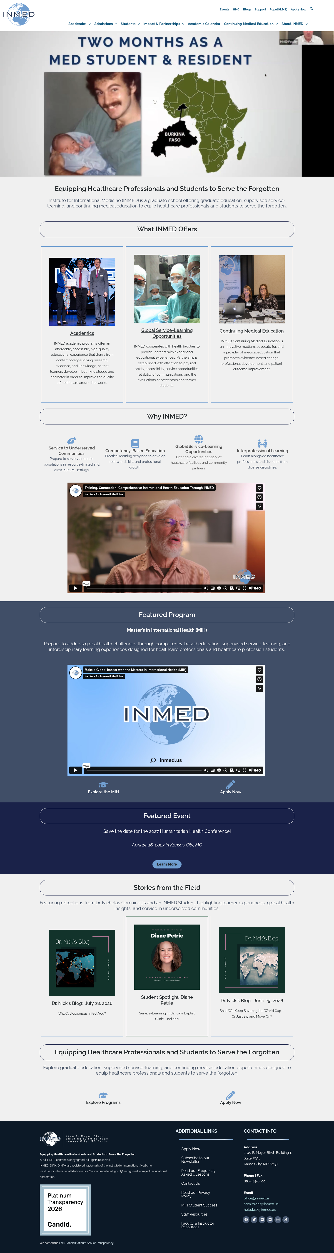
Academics (77, 24)
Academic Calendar (204, 24)
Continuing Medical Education (249, 24)
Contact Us (190, 1183)
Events (224, 9)
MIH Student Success (199, 1205)
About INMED (292, 24)
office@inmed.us (256, 1198)
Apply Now (298, 9)
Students (128, 24)
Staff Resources (194, 1214)
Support (260, 9)
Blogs (247, 9)
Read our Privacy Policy (195, 1194)
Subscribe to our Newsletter (195, 1160)
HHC (236, 9)
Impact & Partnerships (161, 24)
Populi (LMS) (278, 9)
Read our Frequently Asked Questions (198, 1173)
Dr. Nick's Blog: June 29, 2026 (252, 1000)
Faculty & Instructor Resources (197, 1225)
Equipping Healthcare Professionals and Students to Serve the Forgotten (167, 1052)
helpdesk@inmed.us (260, 1210)
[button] (79, 24)
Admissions (103, 24)
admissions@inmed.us (261, 1204)
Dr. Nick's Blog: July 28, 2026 (82, 1003)
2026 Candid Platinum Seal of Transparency (86, 1243)
